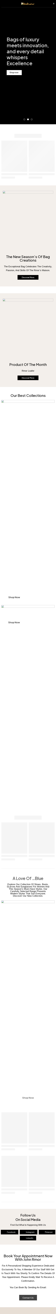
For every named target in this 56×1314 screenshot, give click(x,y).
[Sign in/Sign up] (46, 4)
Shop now (14, 597)
